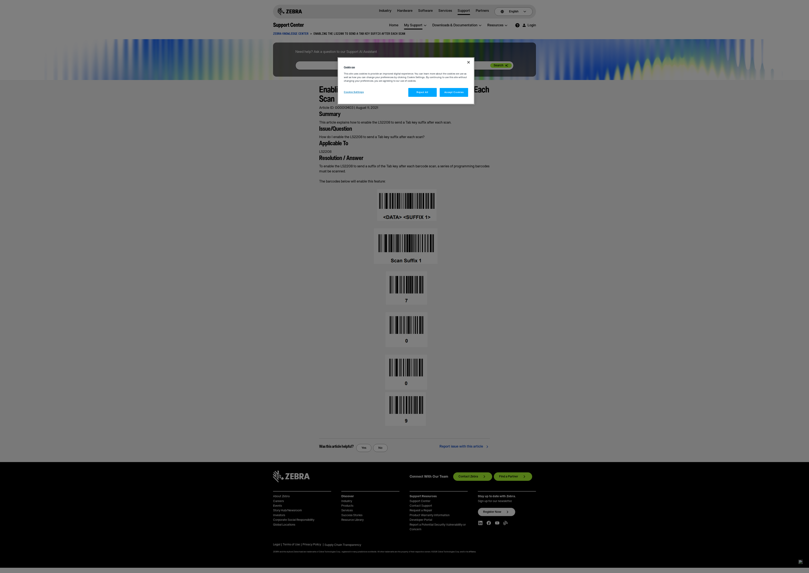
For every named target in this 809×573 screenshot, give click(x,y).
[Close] (468, 62)
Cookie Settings (354, 92)
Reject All (422, 92)
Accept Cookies (454, 92)
